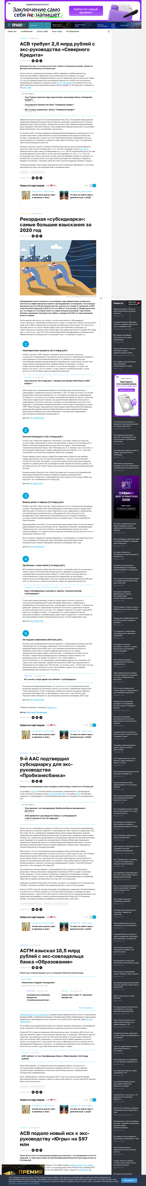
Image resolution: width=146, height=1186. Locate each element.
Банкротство (38, 172)
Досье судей (42, 31)
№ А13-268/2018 (64, 83)
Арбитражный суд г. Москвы (32, 986)
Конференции (26, 31)
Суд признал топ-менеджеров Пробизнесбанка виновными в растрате (55, 809)
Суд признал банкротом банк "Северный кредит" (49, 104)
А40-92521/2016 (37, 621)
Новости (118, 303)
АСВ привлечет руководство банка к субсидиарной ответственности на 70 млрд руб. (50, 816)
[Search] (108, 31)
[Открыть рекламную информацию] (137, 415)
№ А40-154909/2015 (57, 794)
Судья (46, 986)
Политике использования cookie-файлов (24, 1183)
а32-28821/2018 (36, 483)
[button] (33, 60)
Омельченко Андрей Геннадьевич (38, 982)
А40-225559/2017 (37, 547)
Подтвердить (129, 1180)
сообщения (84, 1170)
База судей (26, 979)
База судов (57, 31)
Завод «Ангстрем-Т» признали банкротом (76, 996)
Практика (28, 676)
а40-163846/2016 (37, 418)
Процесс (27, 377)
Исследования (72, 31)
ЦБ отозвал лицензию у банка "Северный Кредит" (50, 109)
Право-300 (12, 31)
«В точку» (84, 149)
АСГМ (78, 794)
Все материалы (85, 1008)
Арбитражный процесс (32, 904)
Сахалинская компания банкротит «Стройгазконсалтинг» (38, 997)
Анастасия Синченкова (36, 712)
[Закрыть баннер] (42, 1165)
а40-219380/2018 (37, 700)
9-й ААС (33, 791)
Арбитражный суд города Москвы (35, 1015)
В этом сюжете (28, 94)
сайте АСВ (26, 87)
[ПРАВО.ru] (16, 25)
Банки (25, 172)
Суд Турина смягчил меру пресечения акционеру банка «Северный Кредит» (58, 98)
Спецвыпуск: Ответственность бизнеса (41, 587)
